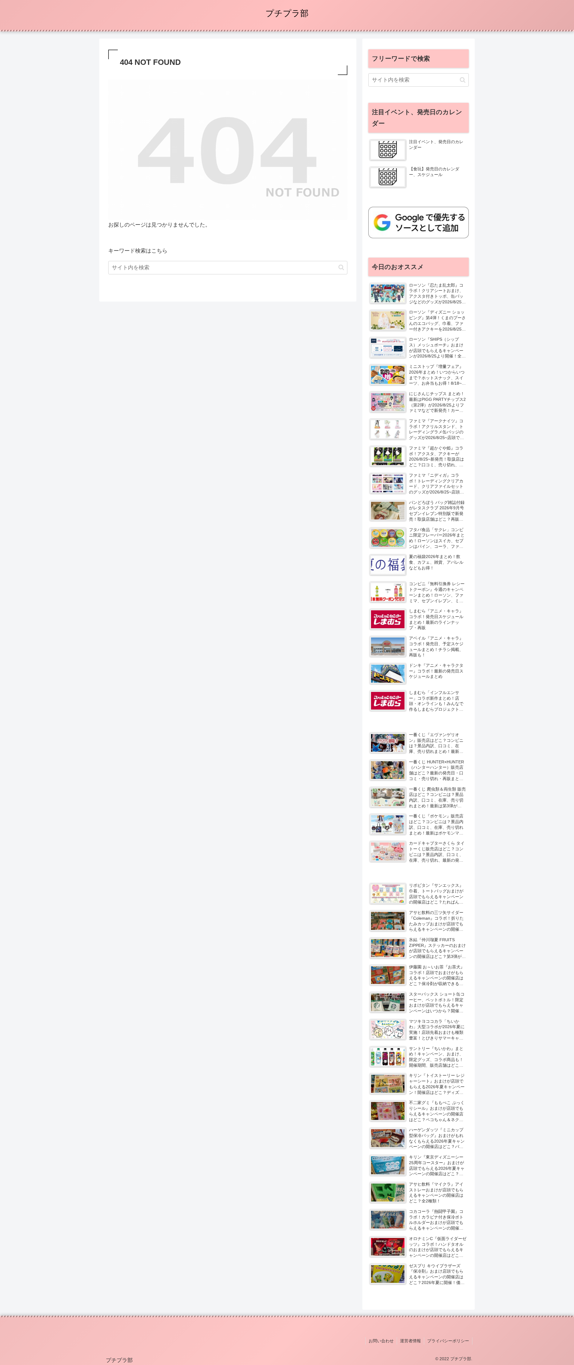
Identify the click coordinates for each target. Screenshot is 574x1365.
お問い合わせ (381, 1340)
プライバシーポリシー (448, 1340)
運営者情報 (410, 1340)
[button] (341, 267)
